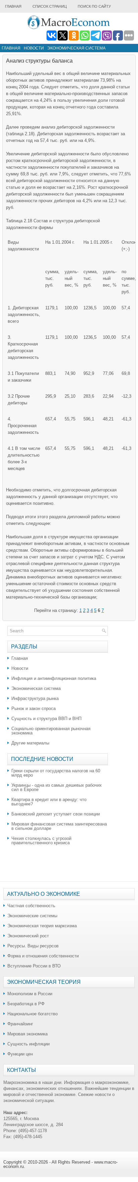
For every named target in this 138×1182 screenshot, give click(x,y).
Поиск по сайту (94, 6)
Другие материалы (30, 742)
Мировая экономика (27, 1033)
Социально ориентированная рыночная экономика (50, 730)
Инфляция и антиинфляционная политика (53, 678)
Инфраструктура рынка (35, 698)
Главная (13, 6)
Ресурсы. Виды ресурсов (33, 945)
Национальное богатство (32, 1013)
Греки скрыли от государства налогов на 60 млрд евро (55, 773)
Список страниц (49, 6)
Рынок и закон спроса (33, 708)
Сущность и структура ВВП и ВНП (46, 718)
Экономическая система (76, 48)
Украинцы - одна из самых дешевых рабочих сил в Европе (56, 787)
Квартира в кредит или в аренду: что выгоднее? (48, 801)
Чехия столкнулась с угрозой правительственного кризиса (41, 840)
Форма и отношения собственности (43, 955)
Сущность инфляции (28, 1043)
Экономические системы (32, 915)
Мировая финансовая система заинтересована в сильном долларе (59, 826)
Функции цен (20, 1053)
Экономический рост (28, 935)
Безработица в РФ (26, 1003)
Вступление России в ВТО (34, 965)
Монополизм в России (29, 993)
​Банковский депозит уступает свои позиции (55, 813)
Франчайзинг (20, 1023)
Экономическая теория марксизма (42, 925)
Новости (34, 48)
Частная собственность (31, 905)
